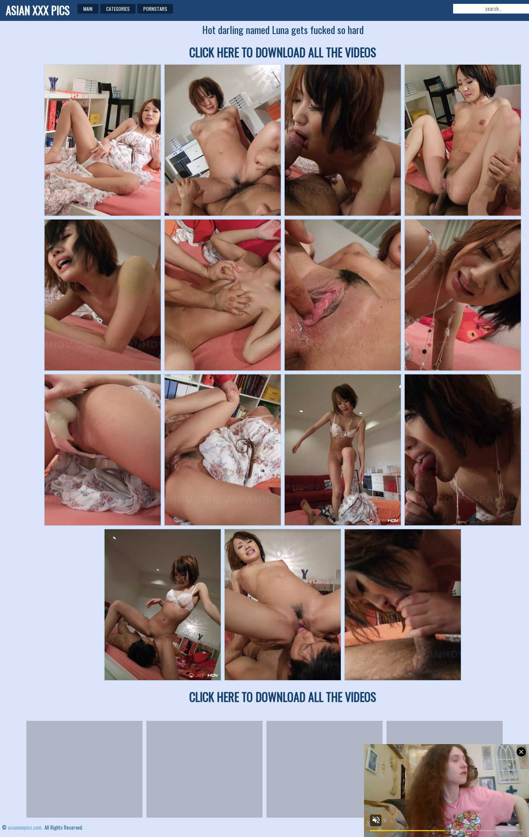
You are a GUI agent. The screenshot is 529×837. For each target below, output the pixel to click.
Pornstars (155, 8)
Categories (118, 8)
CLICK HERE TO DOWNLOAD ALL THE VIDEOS (282, 52)
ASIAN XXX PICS (38, 10)
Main (88, 8)
